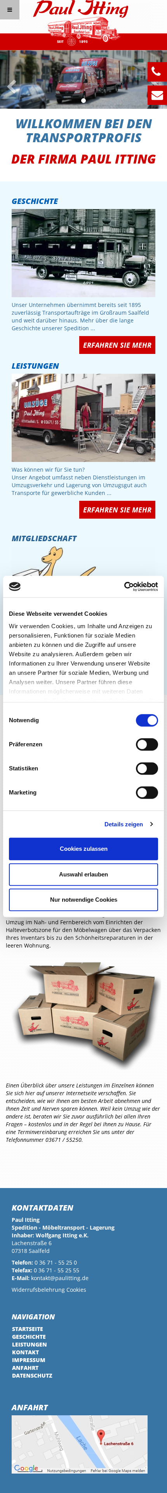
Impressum (28, 1360)
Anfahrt (25, 1367)
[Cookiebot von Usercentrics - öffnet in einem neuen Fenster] (124, 587)
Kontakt (25, 1352)
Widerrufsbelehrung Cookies (49, 1289)
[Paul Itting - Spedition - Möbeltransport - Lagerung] (80, 23)
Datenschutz (32, 1375)
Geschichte (35, 201)
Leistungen (35, 366)
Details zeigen (123, 824)
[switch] (147, 744)
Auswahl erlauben (83, 874)
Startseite (27, 1329)
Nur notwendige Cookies (83, 899)
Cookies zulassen (84, 848)
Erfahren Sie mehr (117, 345)
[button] (8, 79)
